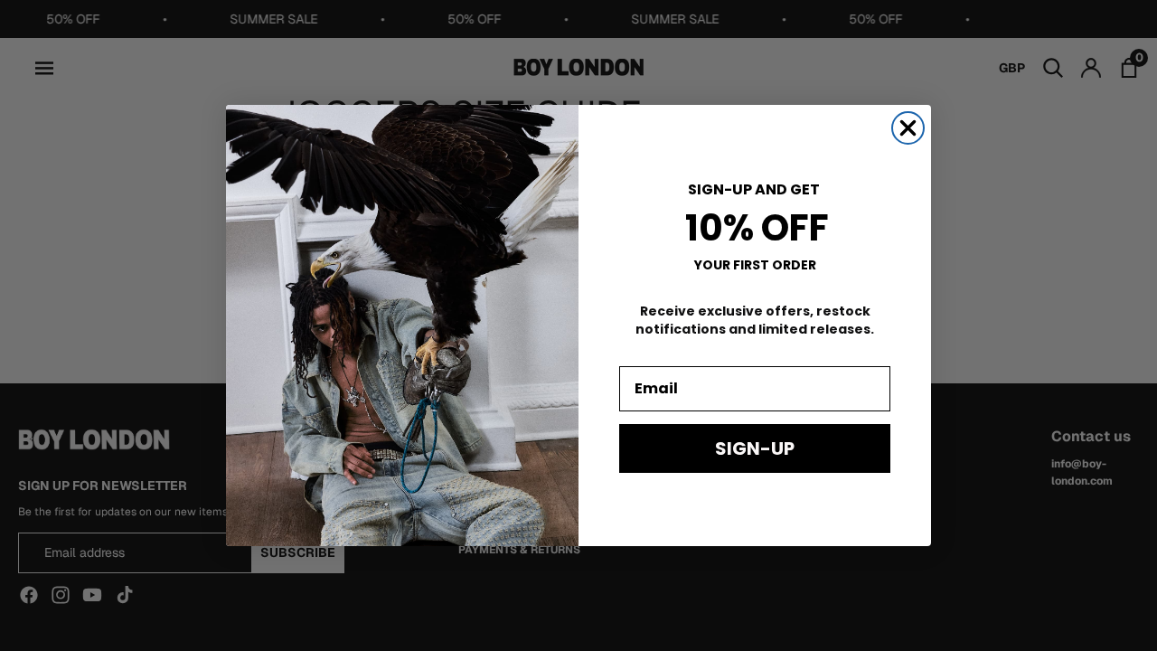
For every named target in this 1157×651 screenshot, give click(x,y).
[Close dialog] (908, 128)
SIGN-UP (755, 448)
